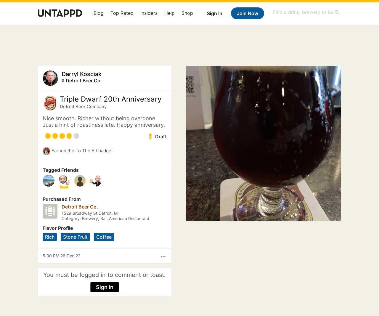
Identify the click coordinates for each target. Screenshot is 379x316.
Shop (187, 13)
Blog (99, 13)
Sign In (214, 13)
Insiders (149, 13)
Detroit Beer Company (83, 106)
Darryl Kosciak (82, 74)
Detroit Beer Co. (84, 81)
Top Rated (122, 13)
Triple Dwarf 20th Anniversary (110, 99)
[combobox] (306, 12)
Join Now (247, 13)
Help (169, 13)
